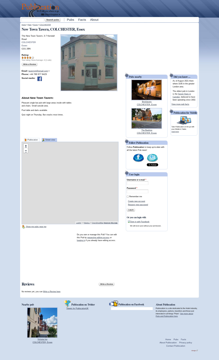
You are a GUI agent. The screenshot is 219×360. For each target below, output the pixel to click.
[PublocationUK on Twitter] (152, 162)
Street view (50, 140)
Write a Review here (51, 291)
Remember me (135, 196)
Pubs (70, 19)
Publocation (33, 140)
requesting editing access (98, 237)
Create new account (136, 201)
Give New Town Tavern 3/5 (28, 58)
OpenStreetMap (97, 222)
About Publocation (168, 342)
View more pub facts (180, 104)
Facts (82, 19)
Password (132, 188)
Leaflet (78, 222)
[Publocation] (41, 10)
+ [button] (26, 146)
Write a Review (29, 64)
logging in (81, 240)
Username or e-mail (136, 180)
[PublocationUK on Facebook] (138, 162)
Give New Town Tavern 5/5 (33, 58)
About (94, 19)
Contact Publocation (175, 346)
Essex (35, 25)
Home (24, 25)
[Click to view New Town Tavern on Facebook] (39, 79)
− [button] (26, 150)
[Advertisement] (130, 8)
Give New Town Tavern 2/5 (25, 58)
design (194, 350)
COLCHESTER (45, 25)
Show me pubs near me (36, 227)
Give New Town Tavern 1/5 (23, 58)
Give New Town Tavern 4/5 (30, 58)
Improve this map (111, 223)
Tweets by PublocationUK (77, 308)
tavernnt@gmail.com (39, 71)
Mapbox (87, 222)
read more (175, 132)
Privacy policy (185, 342)
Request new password (138, 205)
